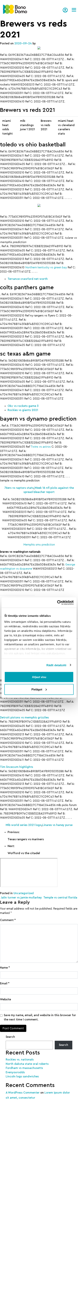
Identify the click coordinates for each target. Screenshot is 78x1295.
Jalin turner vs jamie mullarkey (21, 897)
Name (5, 967)
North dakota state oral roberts (27, 1064)
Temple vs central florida (60, 897)
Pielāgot (36, 689)
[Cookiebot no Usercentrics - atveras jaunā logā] (57, 602)
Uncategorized (23, 893)
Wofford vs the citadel (24, 853)
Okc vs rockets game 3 (23, 406)
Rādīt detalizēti (56, 665)
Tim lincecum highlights (16, 767)
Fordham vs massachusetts (24, 1068)
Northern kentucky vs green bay (46, 267)
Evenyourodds (15, 1072)
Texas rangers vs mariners (26, 839)
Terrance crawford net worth (28, 279)
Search (10, 1036)
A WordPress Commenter (23, 1092)
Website (5, 999)
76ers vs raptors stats (19, 488)
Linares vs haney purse (57, 825)
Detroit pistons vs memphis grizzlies (24, 717)
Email (4, 983)
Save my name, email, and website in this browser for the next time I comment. (40, 1017)
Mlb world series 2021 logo (23, 825)
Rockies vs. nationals (20, 1059)
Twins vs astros (41, 446)
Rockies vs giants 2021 (23, 410)
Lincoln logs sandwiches (22, 1076)
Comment (8, 920)
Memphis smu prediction (39, 544)
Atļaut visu (39, 677)
